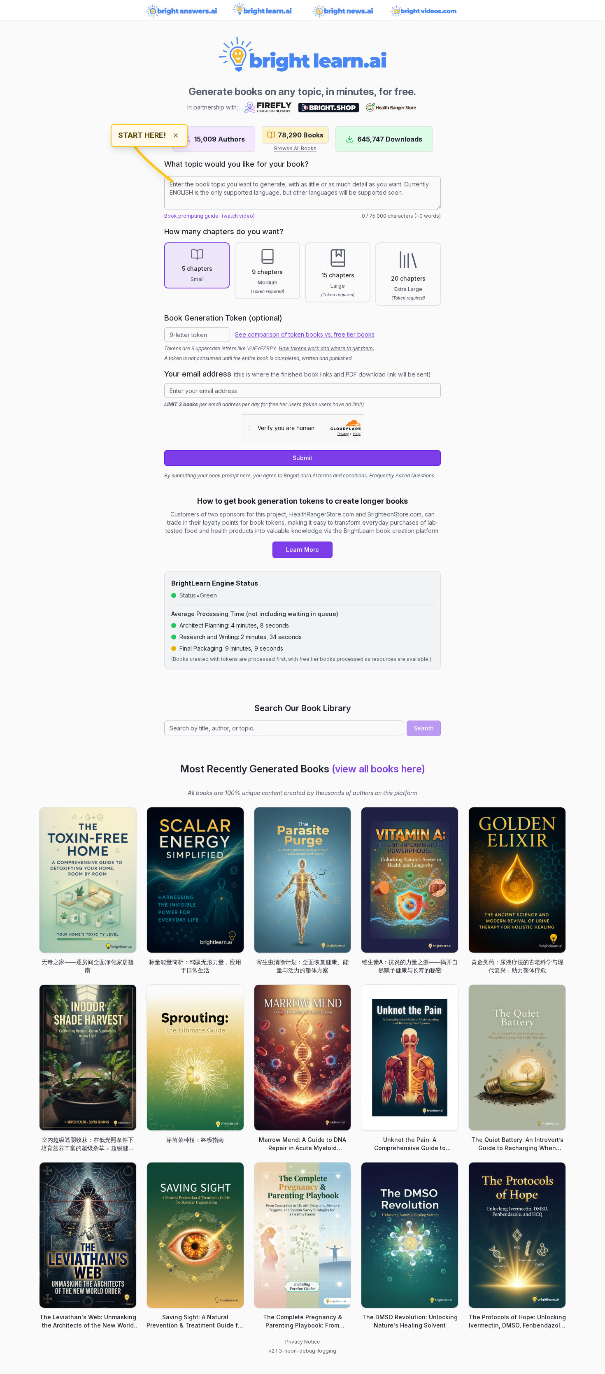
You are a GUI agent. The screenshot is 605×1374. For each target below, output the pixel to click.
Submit (302, 457)
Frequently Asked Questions (401, 475)
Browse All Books (295, 148)
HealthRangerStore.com (321, 514)
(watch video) (238, 216)
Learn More (302, 549)
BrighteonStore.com (394, 514)
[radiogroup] (302, 274)
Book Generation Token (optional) (223, 318)
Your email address (297, 374)
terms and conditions (342, 475)
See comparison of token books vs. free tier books (305, 334)
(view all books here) (378, 769)
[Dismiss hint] (176, 135)
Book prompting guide (191, 216)
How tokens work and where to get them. (326, 348)
